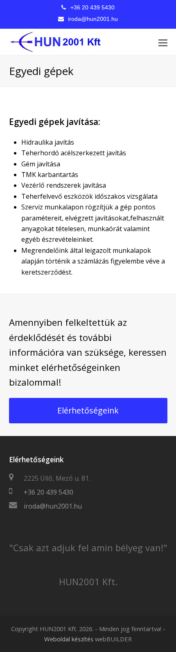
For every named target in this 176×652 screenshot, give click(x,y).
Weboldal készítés (68, 639)
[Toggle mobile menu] (162, 42)
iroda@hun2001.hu (93, 19)
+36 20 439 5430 (92, 7)
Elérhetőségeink (88, 410)
